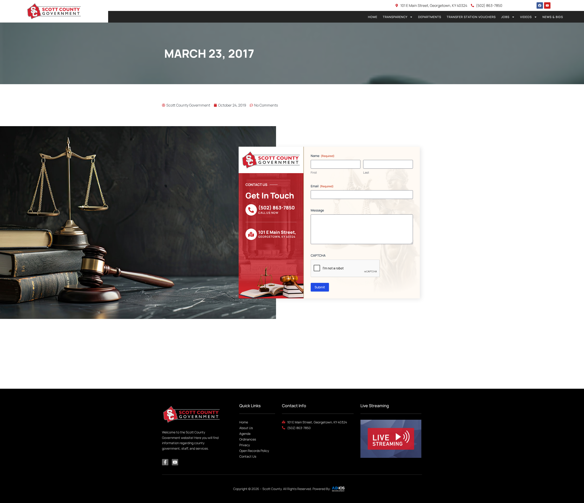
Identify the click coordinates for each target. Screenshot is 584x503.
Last (366, 172)
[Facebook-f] (165, 462)
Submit (320, 287)
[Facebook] (540, 5)
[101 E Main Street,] (251, 234)
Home (372, 17)
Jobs (505, 17)
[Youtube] (547, 5)
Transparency (395, 17)
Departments (429, 17)
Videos (526, 17)
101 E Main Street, (277, 232)
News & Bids (552, 17)
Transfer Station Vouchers (471, 17)
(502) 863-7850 (276, 207)
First (314, 172)
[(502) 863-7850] (251, 210)
